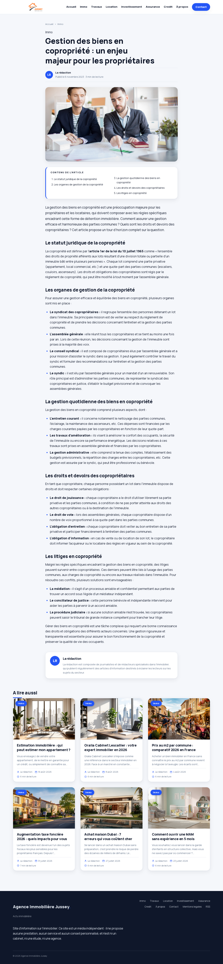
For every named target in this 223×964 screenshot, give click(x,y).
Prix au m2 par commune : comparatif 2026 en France (174, 747)
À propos (182, 7)
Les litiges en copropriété (132, 193)
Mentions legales (192, 906)
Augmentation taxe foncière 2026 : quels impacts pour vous (42, 836)
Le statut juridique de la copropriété (75, 179)
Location (111, 7)
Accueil (71, 7)
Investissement (131, 7)
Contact (201, 7)
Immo (83, 7)
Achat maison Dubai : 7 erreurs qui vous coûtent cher (108, 836)
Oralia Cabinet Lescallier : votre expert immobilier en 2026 (110, 747)
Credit (168, 7)
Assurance (153, 7)
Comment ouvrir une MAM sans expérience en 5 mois (173, 836)
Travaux (96, 7)
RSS (208, 906)
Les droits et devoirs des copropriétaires (141, 187)
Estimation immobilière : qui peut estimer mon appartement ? (43, 747)
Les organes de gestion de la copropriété (78, 184)
